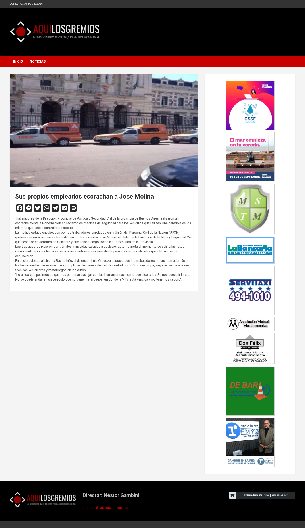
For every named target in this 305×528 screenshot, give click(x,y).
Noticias (38, 61)
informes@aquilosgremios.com (106, 508)
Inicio (18, 61)
